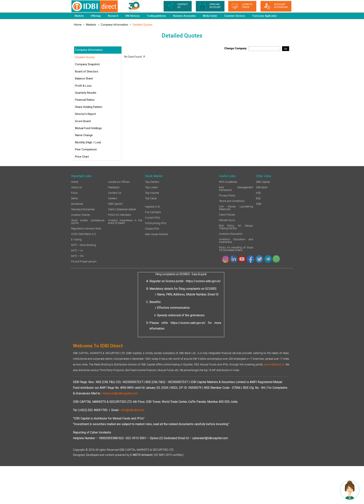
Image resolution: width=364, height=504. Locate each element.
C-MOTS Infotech (141, 455)
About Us (76, 187)
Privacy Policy (227, 195)
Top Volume (152, 192)
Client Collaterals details (122, 209)
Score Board (83, 121)
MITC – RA (77, 255)
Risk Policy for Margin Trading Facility (236, 227)
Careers (112, 198)
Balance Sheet (84, 78)
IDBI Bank (262, 187)
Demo (74, 198)
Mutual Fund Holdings (88, 128)
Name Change (84, 135)
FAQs (74, 192)
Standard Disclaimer (83, 209)
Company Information (114, 24)
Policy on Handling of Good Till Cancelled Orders (236, 248)
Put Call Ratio (153, 212)
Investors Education (230, 233)
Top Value (151, 198)
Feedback (113, 187)
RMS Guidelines (228, 181)
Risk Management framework (236, 188)
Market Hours (227, 219)
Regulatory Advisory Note (86, 228)
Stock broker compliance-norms (88, 221)
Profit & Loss (83, 85)
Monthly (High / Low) (88, 142)
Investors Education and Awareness (236, 240)
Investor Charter (80, 214)
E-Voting (76, 239)
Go (285, 48)
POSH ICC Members (119, 214)
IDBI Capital (263, 181)
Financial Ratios (85, 99)
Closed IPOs (152, 228)
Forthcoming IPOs (155, 223)
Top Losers (151, 187)
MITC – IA (77, 250)
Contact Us (114, 192)
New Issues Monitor (156, 234)
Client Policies (227, 214)
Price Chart (82, 156)
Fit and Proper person (83, 261)
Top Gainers (152, 181)
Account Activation (281, 6)
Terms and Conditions (232, 200)
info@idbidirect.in (132, 410)
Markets (91, 24)
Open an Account (215, 6)
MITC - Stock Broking (83, 244)
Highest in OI (152, 206)
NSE (258, 192)
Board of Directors (86, 71)
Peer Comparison (86, 149)
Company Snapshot (87, 64)
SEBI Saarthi (115, 203)
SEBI (258, 203)
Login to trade (247, 6)
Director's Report (85, 114)
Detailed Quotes (85, 57)
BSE (258, 198)
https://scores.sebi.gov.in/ (203, 281)
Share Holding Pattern (88, 107)
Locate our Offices (118, 181)
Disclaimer (77, 203)
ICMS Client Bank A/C (83, 233)
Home (78, 24)
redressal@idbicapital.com (120, 393)
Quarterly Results (85, 92)
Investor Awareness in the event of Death (125, 221)
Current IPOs (152, 217)
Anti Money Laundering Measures (236, 207)
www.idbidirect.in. (274, 364)
